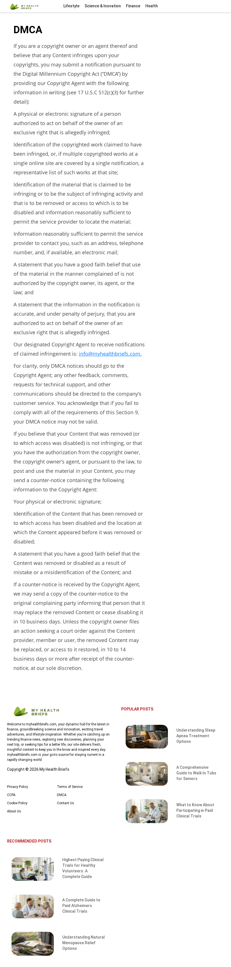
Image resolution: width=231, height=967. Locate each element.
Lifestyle (71, 6)
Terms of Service (70, 787)
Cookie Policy (17, 803)
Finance (133, 6)
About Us (14, 811)
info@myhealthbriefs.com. (110, 353)
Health (151, 6)
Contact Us (65, 803)
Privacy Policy (17, 787)
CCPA (11, 795)
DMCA (61, 795)
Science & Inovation (103, 6)
